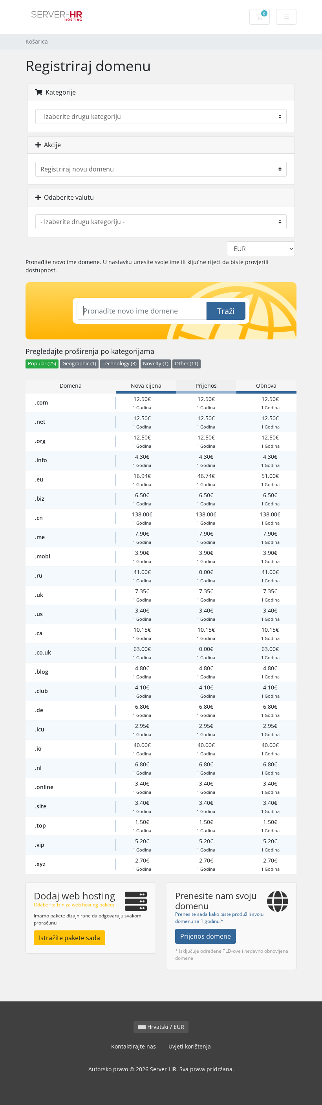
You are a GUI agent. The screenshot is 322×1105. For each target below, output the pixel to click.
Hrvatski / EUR (165, 1026)
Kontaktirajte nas (133, 1046)
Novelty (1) (155, 363)
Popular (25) (42, 363)
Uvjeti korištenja (189, 1046)
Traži (225, 311)
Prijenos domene (205, 936)
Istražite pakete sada (69, 938)
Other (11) (186, 363)
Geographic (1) (79, 363)
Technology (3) (119, 363)
